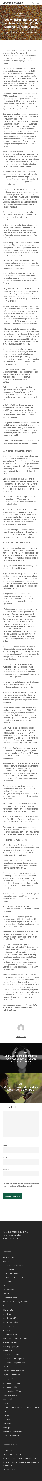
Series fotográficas (10, 1395)
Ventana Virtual (8, 1423)
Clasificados (7, 1281)
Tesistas (6, 1415)
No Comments (32, 32)
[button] (38, 3)
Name (6, 1145)
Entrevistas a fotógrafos (12, 1318)
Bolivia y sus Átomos (10, 1257)
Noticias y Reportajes (11, 1346)
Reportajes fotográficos (12, 1391)
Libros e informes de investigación (15, 1338)
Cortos (5, 1285)
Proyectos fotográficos (11, 1375)
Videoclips (6, 1427)
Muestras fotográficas (11, 1342)
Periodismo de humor (11, 1354)
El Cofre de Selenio (13, 2)
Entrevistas (7, 1314)
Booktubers (7, 1261)
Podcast (6, 1367)
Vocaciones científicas (11, 1435)
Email (5, 1157)
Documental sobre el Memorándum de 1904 (19, 1458)
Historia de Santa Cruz (11, 1330)
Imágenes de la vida (10, 1334)
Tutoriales (6, 1419)
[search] (33, 2)
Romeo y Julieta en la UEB (12, 1454)
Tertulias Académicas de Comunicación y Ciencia (21, 1407)
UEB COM (10, 32)
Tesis (5, 1411)
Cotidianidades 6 (9, 1469)
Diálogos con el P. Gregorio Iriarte (15, 1302)
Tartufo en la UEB (9, 1450)
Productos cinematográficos (13, 1371)
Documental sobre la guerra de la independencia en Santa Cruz (21, 1464)
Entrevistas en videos (11, 1322)
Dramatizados (8, 1306)
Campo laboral (8, 1269)
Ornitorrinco (7, 1350)
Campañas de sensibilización (13, 1265)
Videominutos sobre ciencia (13, 1431)
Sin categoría (7, 1399)
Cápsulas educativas (10, 1273)
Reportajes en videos (11, 1387)
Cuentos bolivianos (10, 1298)
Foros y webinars (9, 1326)
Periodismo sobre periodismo (14, 1362)
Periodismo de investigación (13, 1358)
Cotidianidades (8, 1289)
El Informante (8, 1310)
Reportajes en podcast (11, 1383)
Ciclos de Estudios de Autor (13, 1277)
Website (6, 1169)
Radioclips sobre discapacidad (14, 1379)
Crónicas (20, 14)
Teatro (5, 1403)
